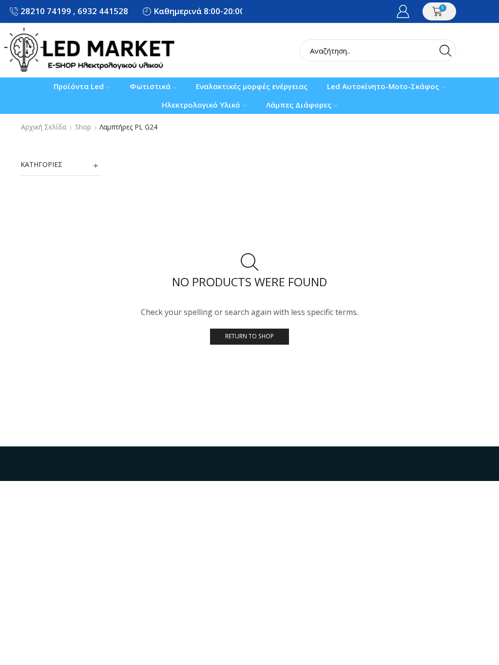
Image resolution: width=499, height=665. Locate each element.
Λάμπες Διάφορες (298, 105)
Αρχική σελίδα (43, 127)
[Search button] (445, 50)
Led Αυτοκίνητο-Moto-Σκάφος (383, 86)
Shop (83, 127)
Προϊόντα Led (79, 86)
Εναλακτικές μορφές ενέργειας (251, 86)
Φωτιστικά (150, 86)
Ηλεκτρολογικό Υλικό (201, 105)
